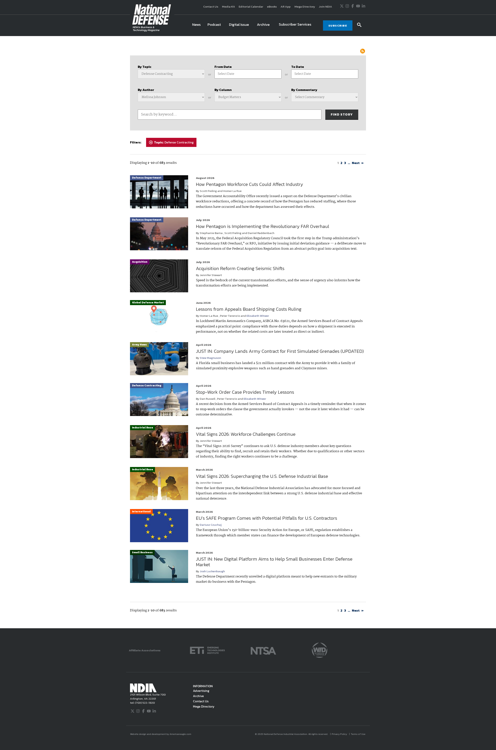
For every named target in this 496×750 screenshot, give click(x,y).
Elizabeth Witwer (257, 315)
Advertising (201, 690)
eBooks (272, 6)
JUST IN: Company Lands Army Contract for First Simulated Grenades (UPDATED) (280, 351)
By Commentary (304, 89)
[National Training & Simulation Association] (263, 650)
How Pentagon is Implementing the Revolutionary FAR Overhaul (262, 226)
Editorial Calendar (251, 6)
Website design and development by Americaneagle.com (161, 734)
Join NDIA (325, 6)
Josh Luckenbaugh (212, 571)
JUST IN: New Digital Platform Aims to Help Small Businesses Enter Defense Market (274, 562)
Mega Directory (304, 6)
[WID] (319, 650)
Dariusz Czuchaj (211, 524)
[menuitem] (196, 25)
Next (356, 162)
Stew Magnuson (210, 358)
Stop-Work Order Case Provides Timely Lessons (245, 392)
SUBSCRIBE (337, 25)
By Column (223, 89)
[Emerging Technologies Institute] (207, 650)
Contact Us (210, 6)
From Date (223, 66)
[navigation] (253, 25)
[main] (248, 332)
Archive (198, 696)
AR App (286, 6)
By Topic (144, 66)
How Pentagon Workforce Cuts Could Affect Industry (249, 184)
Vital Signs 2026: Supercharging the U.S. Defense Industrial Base (262, 476)
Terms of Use (358, 734)
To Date (297, 66)
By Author (146, 89)
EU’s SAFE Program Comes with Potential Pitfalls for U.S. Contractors (266, 518)
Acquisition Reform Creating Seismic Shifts (240, 268)
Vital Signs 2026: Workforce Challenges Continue (245, 434)
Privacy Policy (340, 734)
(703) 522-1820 (144, 702)
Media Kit (228, 6)
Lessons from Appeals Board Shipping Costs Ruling (248, 309)
